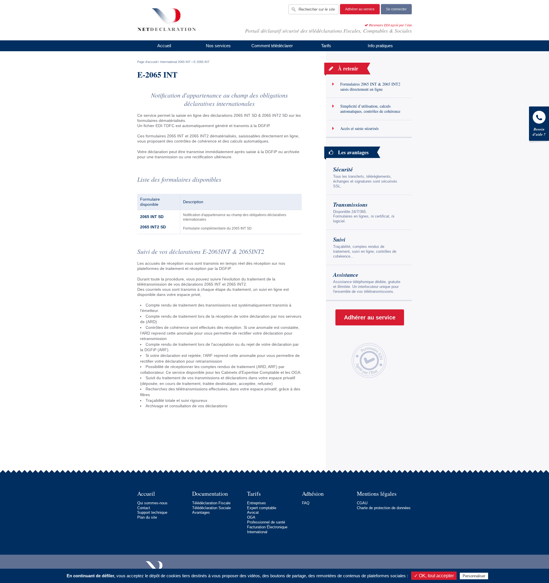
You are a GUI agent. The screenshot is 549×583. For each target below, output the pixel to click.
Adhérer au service (360, 9)
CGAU (362, 503)
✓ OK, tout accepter (434, 575)
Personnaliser (474, 576)
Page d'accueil (147, 62)
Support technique (152, 512)
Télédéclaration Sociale (211, 508)
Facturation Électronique (267, 527)
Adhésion (313, 493)
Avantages (201, 512)
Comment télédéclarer (272, 45)
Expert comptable (261, 508)
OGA (251, 517)
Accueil (164, 45)
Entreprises (256, 503)
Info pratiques (380, 45)
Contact (143, 508)
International (257, 532)
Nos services (218, 45)
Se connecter (396, 9)
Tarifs (326, 45)
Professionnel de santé (266, 522)
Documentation (210, 493)
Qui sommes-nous (152, 503)
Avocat (253, 512)
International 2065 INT (175, 62)
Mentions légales (377, 493)
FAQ (305, 503)
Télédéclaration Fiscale (211, 503)
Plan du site (147, 517)
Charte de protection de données (384, 508)
